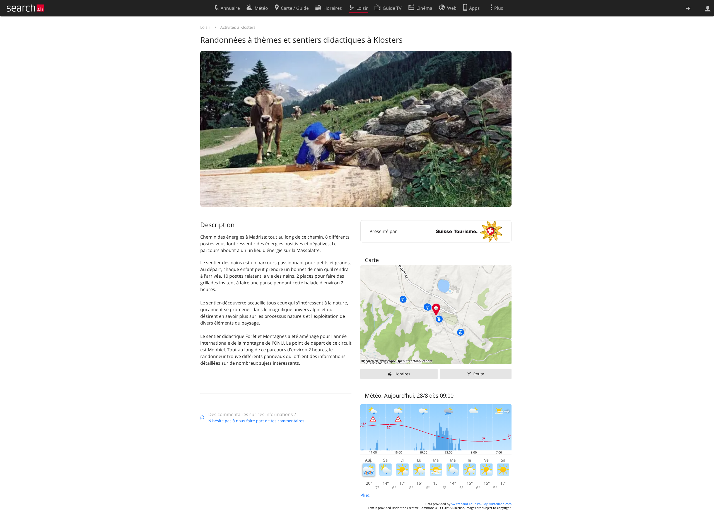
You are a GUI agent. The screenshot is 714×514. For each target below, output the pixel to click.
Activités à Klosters (237, 27)
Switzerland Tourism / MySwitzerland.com (481, 504)
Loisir (205, 27)
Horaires (402, 373)
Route (478, 373)
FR (688, 8)
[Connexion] (707, 8)
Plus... (366, 495)
